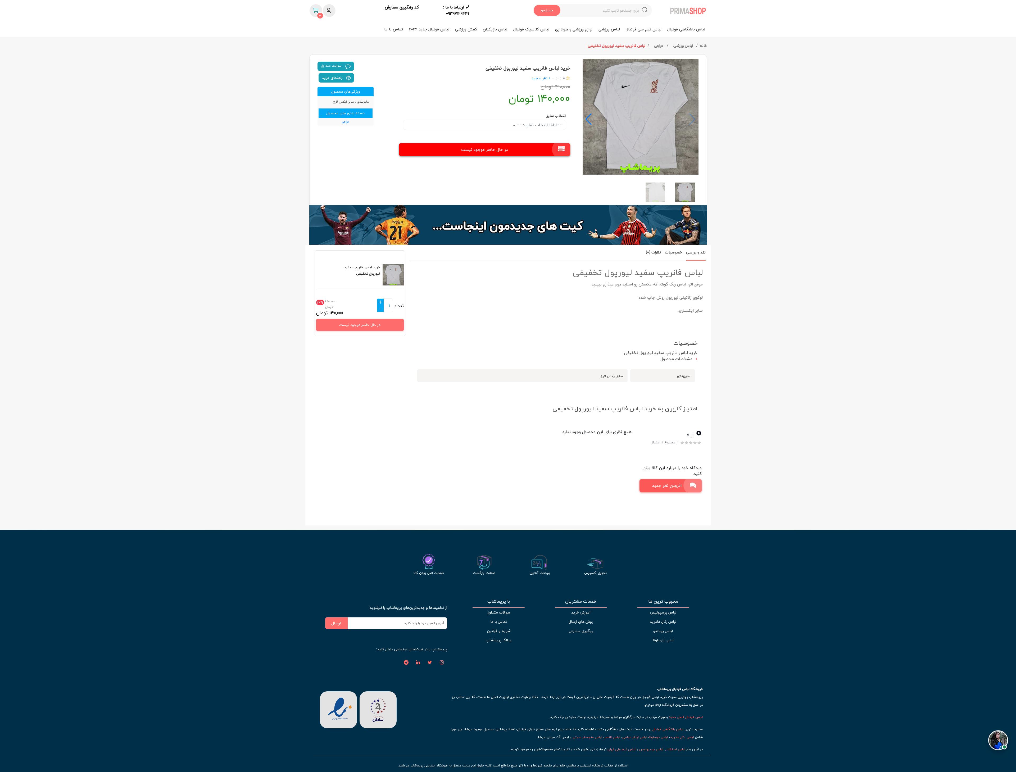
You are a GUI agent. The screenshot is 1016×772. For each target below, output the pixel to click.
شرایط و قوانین (498, 631)
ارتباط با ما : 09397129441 (456, 10)
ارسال (336, 623)
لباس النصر (612, 737)
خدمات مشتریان (581, 601)
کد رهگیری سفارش (402, 7)
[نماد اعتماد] (338, 709)
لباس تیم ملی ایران (621, 749)
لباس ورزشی (609, 29)
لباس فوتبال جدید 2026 (429, 29)
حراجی (659, 45)
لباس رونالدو (663, 631)
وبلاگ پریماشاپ (498, 640)
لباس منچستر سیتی (587, 737)
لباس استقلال (675, 749)
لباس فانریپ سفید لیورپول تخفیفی (616, 45)
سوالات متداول (332, 66)
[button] (588, 119)
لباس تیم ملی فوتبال (643, 29)
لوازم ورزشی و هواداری (573, 29)
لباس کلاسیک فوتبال (531, 29)
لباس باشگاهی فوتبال (686, 29)
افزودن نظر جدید (667, 485)
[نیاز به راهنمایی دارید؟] (998, 738)
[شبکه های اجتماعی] (442, 662)
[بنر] (508, 225)
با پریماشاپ (498, 601)
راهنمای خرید (332, 77)
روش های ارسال (581, 621)
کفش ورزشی (466, 29)
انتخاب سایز (556, 116)
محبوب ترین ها (663, 601)
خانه (703, 45)
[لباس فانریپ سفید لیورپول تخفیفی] (640, 117)
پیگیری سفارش (581, 631)
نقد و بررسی (696, 252)
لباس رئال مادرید (663, 621)
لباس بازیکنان (495, 29)
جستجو (547, 10)
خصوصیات (673, 252)
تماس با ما (393, 29)
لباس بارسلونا (663, 640)
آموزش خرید (581, 612)
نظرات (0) (653, 252)
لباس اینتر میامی (634, 737)
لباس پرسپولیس (663, 612)
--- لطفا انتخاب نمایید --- (539, 125)
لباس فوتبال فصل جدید (686, 717)
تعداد (399, 306)
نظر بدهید (539, 78)
